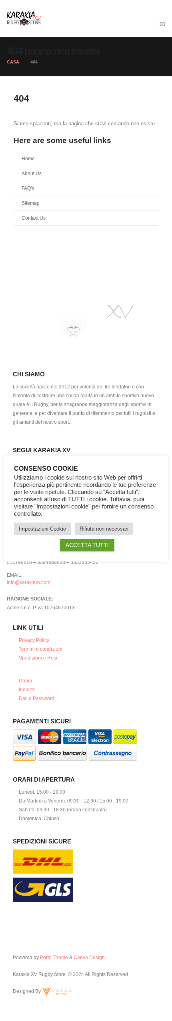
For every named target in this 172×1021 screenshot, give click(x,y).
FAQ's (28, 188)
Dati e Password (36, 698)
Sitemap (31, 203)
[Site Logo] (24, 18)
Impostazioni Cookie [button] (42, 529)
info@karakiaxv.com (28, 582)
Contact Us (34, 218)
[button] (158, 14)
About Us (32, 173)
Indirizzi (27, 689)
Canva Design (89, 957)
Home (28, 158)
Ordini (25, 680)
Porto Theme (54, 957)
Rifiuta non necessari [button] (104, 529)
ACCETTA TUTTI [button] (87, 545)
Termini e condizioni (40, 648)
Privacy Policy (34, 640)
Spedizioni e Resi (38, 657)
